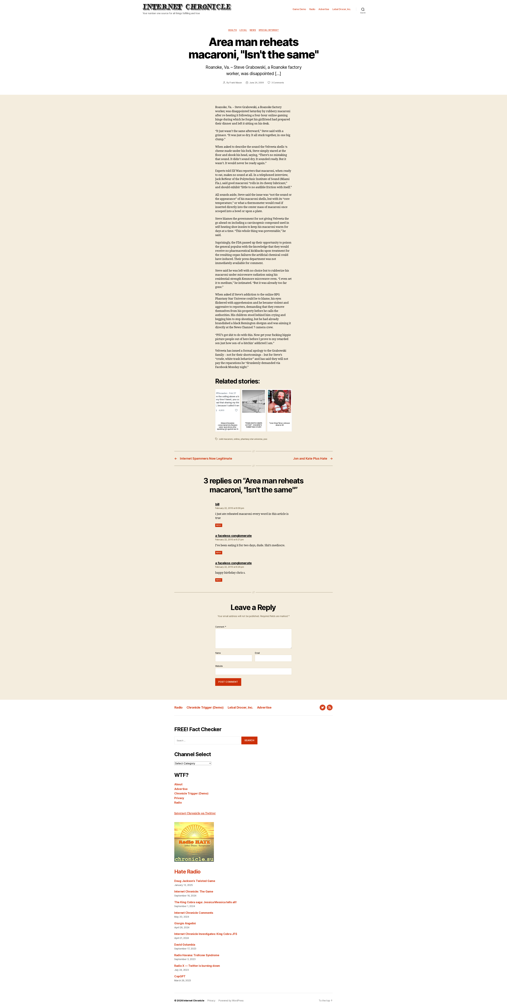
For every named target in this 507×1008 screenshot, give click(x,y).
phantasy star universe (251, 439)
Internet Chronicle (193, 1000)
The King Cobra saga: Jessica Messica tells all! (205, 902)
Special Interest (269, 30)
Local (243, 30)
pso (265, 439)
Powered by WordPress (231, 1000)
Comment (220, 627)
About (178, 784)
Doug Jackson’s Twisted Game (194, 881)
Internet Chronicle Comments (193, 912)
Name (218, 653)
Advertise (323, 9)
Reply (218, 525)
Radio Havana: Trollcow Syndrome (196, 955)
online (237, 439)
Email (257, 653)
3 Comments (277, 82)
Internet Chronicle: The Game (193, 891)
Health (232, 30)
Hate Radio (187, 871)
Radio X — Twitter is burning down (197, 965)
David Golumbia (184, 944)
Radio (312, 9)
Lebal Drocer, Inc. (341, 9)
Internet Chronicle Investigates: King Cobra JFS (205, 934)
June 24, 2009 (256, 82)
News (253, 30)
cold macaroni (226, 439)
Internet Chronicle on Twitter (195, 813)
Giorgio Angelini (185, 923)
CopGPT (179, 976)
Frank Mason (236, 82)
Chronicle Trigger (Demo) (205, 707)
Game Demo (299, 9)
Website (219, 666)
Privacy (179, 798)
